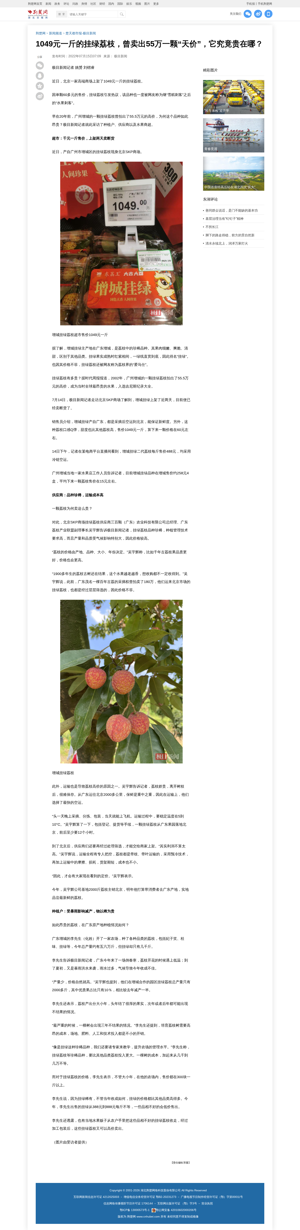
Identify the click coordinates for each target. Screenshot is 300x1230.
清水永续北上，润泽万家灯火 (227, 243)
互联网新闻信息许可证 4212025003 (96, 1196)
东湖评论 (210, 199)
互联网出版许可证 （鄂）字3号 (177, 1203)
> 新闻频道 (54, 33)
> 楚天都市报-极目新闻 (79, 33)
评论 (66, 3)
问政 (75, 3)
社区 (93, 3)
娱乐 (129, 3)
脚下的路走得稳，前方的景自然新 (230, 235)
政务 (57, 3)
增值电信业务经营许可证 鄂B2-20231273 (150, 1196)
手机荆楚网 (265, 3)
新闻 (48, 3)
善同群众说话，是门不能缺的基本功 (232, 210)
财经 (102, 3)
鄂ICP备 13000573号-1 (135, 1210)
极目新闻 (120, 56)
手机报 (250, 3)
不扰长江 (212, 227)
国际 (120, 3)
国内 (111, 3)
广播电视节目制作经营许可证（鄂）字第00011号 (212, 1196)
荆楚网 (41, 33)
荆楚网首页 (35, 3)
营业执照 (207, 1203)
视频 (138, 3)
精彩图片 (210, 70)
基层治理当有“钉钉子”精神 (224, 218)
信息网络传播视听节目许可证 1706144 (128, 1203)
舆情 (84, 3)
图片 (147, 3)
